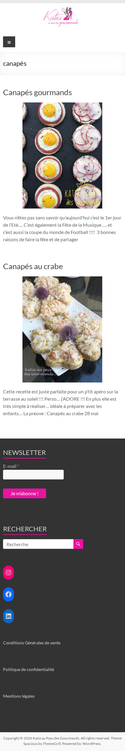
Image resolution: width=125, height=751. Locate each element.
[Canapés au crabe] (62, 279)
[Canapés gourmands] (62, 105)
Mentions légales (19, 696)
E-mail (11, 466)
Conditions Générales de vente (31, 642)
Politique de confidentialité (28, 669)
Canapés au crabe (33, 266)
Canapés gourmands (37, 92)
